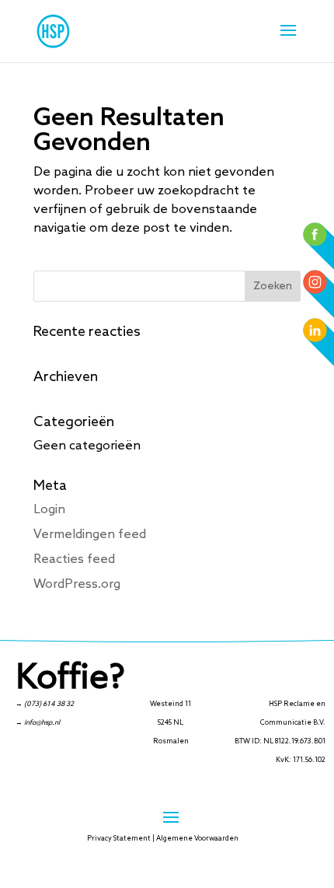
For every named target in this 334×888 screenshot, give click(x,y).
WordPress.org (76, 584)
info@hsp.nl (42, 722)
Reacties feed (74, 559)
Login (49, 509)
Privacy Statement (119, 838)
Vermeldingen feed (89, 534)
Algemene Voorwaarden (197, 838)
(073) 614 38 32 (49, 704)
